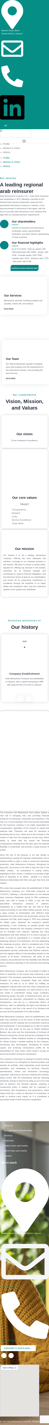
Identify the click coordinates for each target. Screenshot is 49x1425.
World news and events (15, 1150)
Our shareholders (23, 221)
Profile (6, 144)
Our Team (12, 359)
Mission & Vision (11, 148)
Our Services (13, 295)
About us (8, 1125)
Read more (9, 309)
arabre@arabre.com (8, 61)
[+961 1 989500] (12, 76)
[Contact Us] (11, 1355)
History (6, 152)
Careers (8, 1155)
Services (8, 1135)
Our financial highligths (27, 242)
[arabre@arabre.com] (12, 48)
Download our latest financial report (24, 268)
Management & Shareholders (18, 1130)
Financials (9, 1140)
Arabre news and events (16, 1145)
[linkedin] (4, 1355)
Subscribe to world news (17, 1348)
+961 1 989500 (6, 89)
